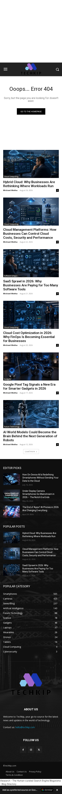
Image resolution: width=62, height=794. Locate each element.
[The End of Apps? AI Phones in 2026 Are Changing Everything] (11, 512)
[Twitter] (39, 750)
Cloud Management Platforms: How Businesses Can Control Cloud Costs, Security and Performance (29, 234)
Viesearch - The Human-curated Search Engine (24, 780)
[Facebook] (23, 750)
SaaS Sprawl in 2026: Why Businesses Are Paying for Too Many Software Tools (30, 285)
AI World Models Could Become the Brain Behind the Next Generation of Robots (30, 436)
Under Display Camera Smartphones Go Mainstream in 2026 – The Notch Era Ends (38, 494)
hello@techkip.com (25, 727)
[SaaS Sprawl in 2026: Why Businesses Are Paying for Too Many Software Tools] (31, 263)
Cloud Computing (11, 176)
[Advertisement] (31, 31)
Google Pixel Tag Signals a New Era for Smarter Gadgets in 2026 (29, 386)
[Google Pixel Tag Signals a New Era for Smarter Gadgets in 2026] (31, 366)
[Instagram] (31, 750)
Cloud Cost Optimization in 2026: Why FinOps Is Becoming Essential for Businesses (29, 337)
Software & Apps (10, 276)
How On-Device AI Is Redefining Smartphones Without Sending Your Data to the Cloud (40, 477)
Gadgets (7, 379)
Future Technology (12, 427)
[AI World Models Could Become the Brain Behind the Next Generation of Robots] (31, 414)
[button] (31, 790)
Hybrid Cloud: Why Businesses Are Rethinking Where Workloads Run (29, 184)
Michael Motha (10, 190)
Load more (30, 451)
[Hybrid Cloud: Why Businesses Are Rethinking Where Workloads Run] (31, 164)
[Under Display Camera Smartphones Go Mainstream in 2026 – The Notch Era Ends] (11, 495)
